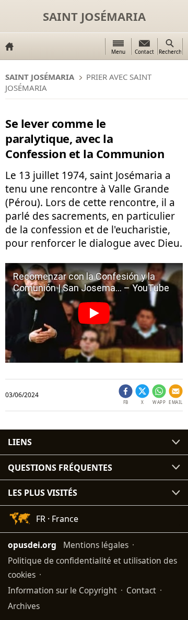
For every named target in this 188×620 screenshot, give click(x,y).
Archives (24, 606)
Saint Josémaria (94, 16)
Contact (141, 590)
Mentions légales (95, 545)
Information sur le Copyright (62, 590)
